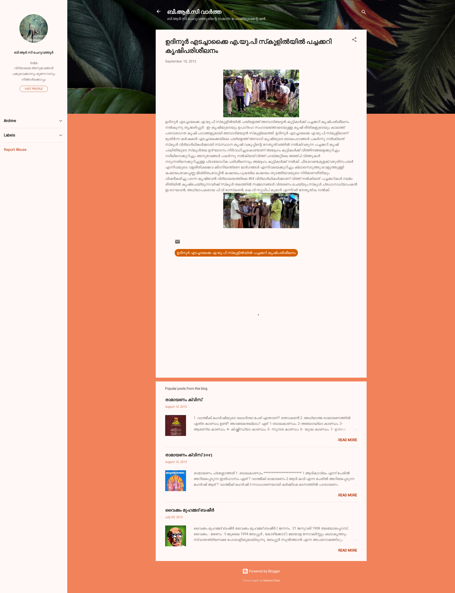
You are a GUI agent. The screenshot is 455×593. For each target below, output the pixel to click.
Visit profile (34, 89)
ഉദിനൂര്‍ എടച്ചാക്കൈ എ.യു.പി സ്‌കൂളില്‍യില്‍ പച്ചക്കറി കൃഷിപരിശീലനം (236, 253)
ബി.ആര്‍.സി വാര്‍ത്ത (194, 11)
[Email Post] (177, 243)
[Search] (364, 13)
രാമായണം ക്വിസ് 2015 (188, 454)
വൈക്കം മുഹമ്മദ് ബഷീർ (189, 510)
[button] (354, 40)
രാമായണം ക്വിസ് (183, 399)
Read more (347, 440)
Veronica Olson (271, 580)
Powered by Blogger (264, 571)
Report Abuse (15, 149)
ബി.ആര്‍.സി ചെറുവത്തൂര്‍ (33, 52)
